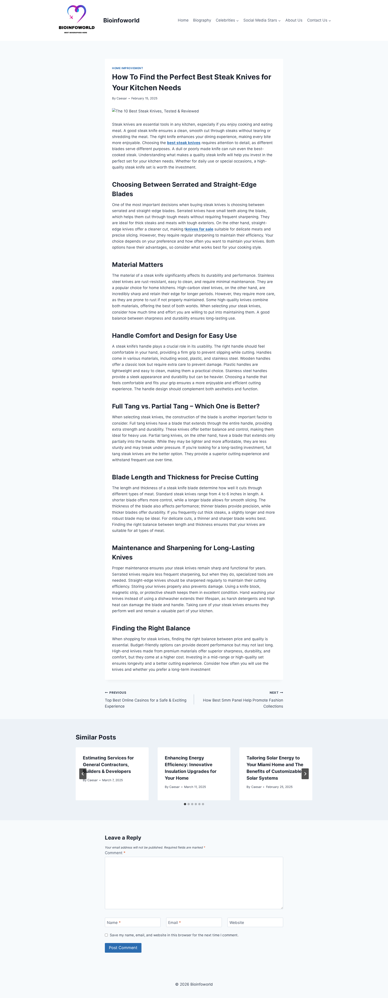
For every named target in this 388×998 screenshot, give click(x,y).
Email (174, 922)
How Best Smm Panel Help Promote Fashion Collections (243, 700)
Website (236, 922)
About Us (293, 20)
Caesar (122, 98)
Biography (202, 20)
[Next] (305, 773)
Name (114, 922)
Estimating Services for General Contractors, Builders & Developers (108, 764)
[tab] (185, 804)
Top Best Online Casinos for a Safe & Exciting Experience (145, 700)
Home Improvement (127, 68)
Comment (115, 853)
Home (183, 20)
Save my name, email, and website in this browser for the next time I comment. (174, 935)
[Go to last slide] (82, 773)
